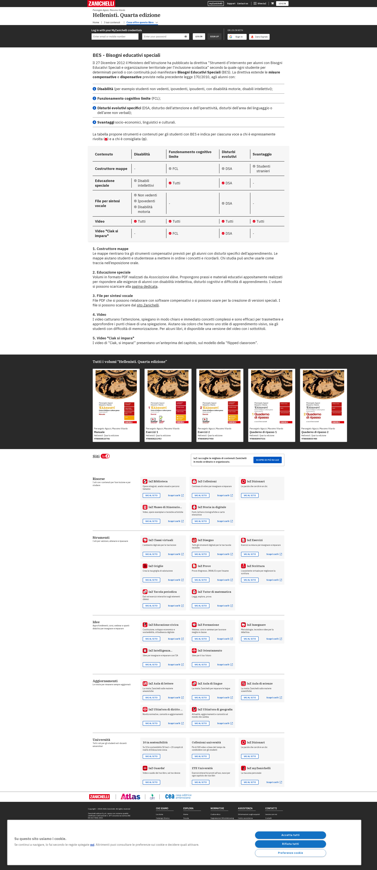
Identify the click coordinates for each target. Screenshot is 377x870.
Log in (282, 3)
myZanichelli (215, 3)
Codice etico (215, 814)
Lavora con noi (271, 814)
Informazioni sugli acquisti (249, 814)
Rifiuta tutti (290, 844)
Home (185, 814)
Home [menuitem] (96, 22)
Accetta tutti (290, 835)
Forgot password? (181, 30)
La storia (159, 814)
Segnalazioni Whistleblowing (222, 818)
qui (92, 845)
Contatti (268, 818)
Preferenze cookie (290, 853)
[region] (184, 842)
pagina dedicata (144, 286)
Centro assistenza (245, 818)
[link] (259, 37)
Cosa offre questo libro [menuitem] (140, 22)
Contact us (242, 3)
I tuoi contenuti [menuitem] (112, 22)
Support (231, 3)
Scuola (186, 818)
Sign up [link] (214, 36)
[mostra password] (185, 36)
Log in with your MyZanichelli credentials (115, 30)
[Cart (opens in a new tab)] (272, 3)
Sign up (214, 36)
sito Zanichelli (148, 305)
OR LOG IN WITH (235, 30)
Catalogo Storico (163, 818)
